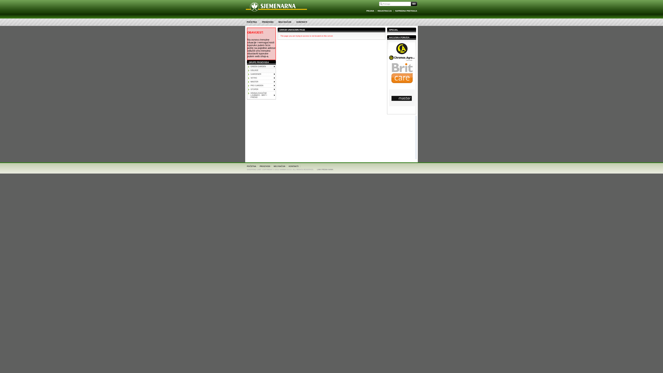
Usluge (254, 70)
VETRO (254, 78)
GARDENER (256, 74)
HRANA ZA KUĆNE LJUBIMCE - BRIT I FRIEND (259, 95)
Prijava (370, 11)
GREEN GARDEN (258, 66)
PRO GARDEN (257, 85)
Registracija (385, 11)
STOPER (254, 89)
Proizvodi (267, 22)
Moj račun (284, 22)
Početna (252, 22)
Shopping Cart (254, 169)
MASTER (254, 82)
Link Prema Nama (325, 169)
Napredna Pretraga (406, 11)
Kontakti (301, 22)
